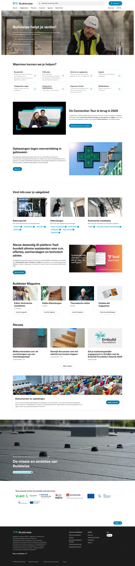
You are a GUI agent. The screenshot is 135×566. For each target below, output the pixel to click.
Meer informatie (19, 272)
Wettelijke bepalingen (33, 561)
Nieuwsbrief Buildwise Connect (75, 541)
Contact (71, 537)
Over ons (90, 535)
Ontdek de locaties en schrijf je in (80, 126)
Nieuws (90, 542)
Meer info (17, 169)
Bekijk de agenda (113, 402)
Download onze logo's (75, 547)
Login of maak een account (22, 44)
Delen (117, 523)
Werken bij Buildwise (75, 535)
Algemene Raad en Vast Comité (51, 561)
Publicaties (91, 540)
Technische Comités (93, 537)
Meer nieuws (67, 366)
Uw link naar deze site (75, 544)
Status (64, 561)
